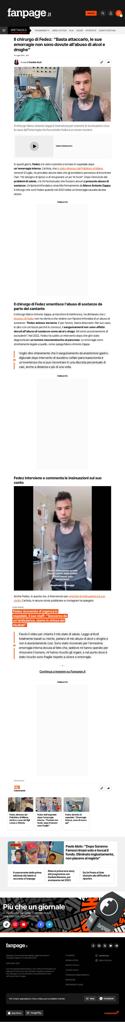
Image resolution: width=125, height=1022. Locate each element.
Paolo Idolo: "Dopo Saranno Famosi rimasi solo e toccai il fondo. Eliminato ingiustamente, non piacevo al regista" (90, 852)
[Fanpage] (16, 945)
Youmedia (70, 955)
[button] (108, 62)
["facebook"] (40, 924)
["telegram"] (49, 924)
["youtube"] (23, 924)
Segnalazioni (72, 960)
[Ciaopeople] (111, 1013)
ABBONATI (91, 13)
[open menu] (4, 30)
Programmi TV (42, 30)
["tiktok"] (6, 924)
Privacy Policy (72, 965)
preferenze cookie (74, 984)
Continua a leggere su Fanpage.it (62, 671)
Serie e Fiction (59, 30)
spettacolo (19, 30)
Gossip (79, 30)
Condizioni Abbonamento (77, 975)
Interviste (91, 30)
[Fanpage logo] (25, 13)
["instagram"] (15, 924)
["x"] (32, 924)
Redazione (70, 980)
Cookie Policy (72, 970)
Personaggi (19, 781)
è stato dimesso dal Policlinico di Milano (80, 168)
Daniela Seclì (35, 62)
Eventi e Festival (107, 30)
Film (71, 30)
